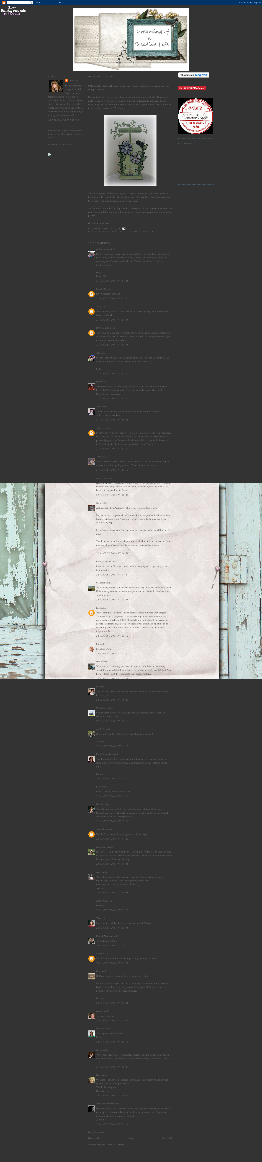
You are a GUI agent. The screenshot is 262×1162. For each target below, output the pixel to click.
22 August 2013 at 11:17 (112, 746)
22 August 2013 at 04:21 (112, 574)
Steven (99, 406)
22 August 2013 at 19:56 (112, 892)
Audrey (99, 1010)
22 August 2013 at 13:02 (112, 796)
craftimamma (102, 248)
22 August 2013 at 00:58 (112, 553)
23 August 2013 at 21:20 (112, 1002)
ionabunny (101, 846)
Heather (100, 661)
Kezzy (99, 1049)
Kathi (99, 503)
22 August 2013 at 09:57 (112, 721)
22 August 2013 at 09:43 (112, 699)
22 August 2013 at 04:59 (112, 599)
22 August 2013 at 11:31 (112, 778)
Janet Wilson (102, 829)
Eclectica (104, 232)
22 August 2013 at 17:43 (112, 838)
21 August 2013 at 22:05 (112, 398)
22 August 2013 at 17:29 (112, 821)
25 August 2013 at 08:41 (112, 1066)
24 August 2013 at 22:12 (112, 1041)
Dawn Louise (102, 804)
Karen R (100, 953)
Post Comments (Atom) (112, 1144)
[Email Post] (124, 228)
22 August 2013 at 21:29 (112, 910)
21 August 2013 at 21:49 (112, 319)
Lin (98, 607)
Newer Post (93, 1137)
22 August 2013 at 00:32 (112, 494)
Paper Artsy (146, 232)
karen (99, 786)
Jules (98, 306)
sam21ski (100, 729)
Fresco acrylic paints (124, 232)
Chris (98, 971)
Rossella (100, 1028)
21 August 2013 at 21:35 (112, 280)
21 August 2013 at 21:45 (112, 298)
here (124, 108)
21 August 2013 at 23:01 (112, 448)
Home (130, 1137)
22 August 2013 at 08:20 (112, 678)
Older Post (167, 1137)
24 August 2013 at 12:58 (112, 1020)
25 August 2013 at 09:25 (112, 1095)
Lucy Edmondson (104, 754)
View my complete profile (63, 120)
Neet (98, 1074)
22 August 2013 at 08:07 (112, 653)
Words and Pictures (105, 1103)
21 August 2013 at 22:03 (112, 373)
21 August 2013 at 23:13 (112, 469)
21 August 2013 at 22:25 (112, 419)
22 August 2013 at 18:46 (112, 863)
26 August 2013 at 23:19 (112, 1124)
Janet (98, 871)
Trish (98, 918)
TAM (98, 456)
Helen (99, 381)
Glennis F (101, 582)
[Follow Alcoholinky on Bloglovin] (193, 76)
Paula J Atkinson (104, 935)
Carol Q (73, 80)
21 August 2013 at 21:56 (112, 344)
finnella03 (101, 288)
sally (98, 352)
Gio (98, 686)
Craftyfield (101, 707)
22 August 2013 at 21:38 (112, 927)
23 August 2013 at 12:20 (112, 963)
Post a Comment (96, 1132)
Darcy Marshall (103, 327)
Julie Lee (100, 427)
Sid (97, 643)
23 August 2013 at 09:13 (112, 945)
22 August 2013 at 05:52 (112, 635)
